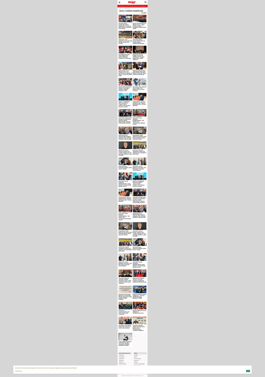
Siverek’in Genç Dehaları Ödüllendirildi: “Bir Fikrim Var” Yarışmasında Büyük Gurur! (139, 121)
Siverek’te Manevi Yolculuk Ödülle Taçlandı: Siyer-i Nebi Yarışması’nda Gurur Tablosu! (125, 281)
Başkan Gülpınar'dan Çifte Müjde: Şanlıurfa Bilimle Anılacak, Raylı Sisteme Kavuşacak (139, 72)
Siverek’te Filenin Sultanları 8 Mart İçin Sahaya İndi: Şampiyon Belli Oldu (139, 152)
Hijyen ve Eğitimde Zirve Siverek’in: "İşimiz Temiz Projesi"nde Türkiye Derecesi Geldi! (124, 104)
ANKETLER (121, 362)
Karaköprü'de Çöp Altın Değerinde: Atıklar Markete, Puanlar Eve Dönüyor (125, 56)
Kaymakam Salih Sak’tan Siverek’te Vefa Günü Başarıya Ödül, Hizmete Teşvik (139, 137)
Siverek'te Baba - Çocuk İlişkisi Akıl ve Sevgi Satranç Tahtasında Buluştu (139, 41)
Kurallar (136, 360)
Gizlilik (136, 362)
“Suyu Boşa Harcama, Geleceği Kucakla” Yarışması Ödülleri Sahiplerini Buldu (125, 343)
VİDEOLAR (121, 360)
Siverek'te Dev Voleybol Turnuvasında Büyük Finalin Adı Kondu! (125, 41)
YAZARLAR (121, 355)
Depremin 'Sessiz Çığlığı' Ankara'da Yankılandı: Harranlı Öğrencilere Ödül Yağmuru (138, 57)
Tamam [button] (248, 371)
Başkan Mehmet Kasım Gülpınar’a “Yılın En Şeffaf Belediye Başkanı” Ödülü (139, 296)
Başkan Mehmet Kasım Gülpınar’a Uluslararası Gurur (139, 312)
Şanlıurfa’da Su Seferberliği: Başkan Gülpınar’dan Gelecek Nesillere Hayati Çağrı (125, 137)
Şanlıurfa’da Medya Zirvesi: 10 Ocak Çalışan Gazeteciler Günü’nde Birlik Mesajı (139, 280)
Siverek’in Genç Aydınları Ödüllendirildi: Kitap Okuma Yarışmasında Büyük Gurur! (125, 184)
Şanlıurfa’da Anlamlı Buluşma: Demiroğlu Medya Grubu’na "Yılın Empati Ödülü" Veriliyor (125, 297)
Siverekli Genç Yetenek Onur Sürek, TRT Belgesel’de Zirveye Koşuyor (139, 88)
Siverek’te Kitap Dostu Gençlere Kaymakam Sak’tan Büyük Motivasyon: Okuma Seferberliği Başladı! (125, 120)
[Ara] (145, 2)
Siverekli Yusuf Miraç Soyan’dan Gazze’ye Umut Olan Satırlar (125, 327)
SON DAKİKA (122, 357)
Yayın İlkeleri (137, 358)
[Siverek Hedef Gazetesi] (132, 2)
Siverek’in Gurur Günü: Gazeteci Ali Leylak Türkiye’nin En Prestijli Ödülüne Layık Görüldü (125, 153)
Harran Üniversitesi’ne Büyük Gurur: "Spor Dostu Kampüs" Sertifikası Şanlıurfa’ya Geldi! (139, 26)
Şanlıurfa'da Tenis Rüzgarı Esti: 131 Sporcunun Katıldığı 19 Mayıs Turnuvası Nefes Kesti (125, 73)
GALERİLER (121, 358)
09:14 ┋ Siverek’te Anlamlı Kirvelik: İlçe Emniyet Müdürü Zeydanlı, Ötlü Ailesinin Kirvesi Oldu (140, 6)
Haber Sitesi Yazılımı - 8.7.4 (139, 375)
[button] (119, 2)
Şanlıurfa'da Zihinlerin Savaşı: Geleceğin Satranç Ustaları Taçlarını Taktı (125, 88)
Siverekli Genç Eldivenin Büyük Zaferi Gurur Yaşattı (125, 168)
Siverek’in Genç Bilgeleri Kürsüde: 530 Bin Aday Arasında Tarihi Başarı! (139, 168)
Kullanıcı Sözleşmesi (139, 364)
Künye (135, 357)
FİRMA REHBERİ (122, 364)
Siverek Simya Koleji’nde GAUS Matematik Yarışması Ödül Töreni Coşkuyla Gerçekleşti (125, 26)
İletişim (136, 355)
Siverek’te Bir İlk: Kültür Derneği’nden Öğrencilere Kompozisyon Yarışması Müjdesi (139, 328)
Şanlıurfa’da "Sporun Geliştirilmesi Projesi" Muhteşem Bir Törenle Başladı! (139, 103)
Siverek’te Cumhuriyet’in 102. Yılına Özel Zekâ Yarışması (124, 312)
